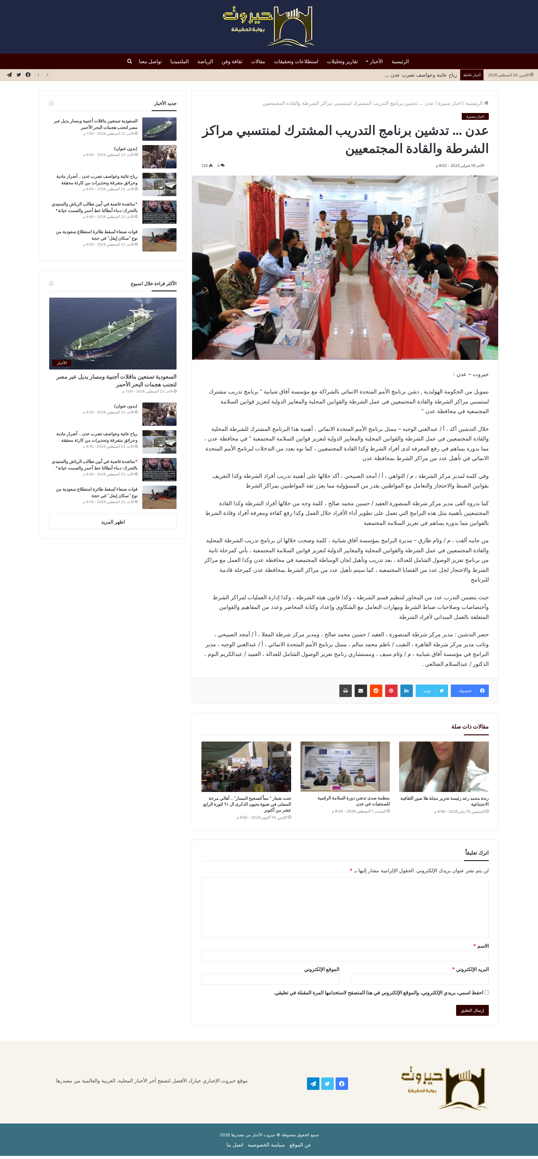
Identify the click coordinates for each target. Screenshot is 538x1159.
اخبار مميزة (450, 103)
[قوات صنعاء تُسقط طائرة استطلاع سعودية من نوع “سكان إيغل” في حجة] (159, 240)
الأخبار (376, 61)
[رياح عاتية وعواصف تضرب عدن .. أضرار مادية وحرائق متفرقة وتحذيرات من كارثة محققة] (159, 184)
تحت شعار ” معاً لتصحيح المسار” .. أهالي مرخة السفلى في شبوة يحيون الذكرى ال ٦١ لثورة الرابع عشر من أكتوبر (247, 804)
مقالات (258, 61)
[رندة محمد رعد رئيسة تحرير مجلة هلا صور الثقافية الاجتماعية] (443, 767)
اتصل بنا (235, 1145)
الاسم (481, 946)
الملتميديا (179, 61)
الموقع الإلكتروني (321, 969)
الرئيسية (400, 61)
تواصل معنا (150, 61)
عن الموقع (300, 1145)
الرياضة (205, 61)
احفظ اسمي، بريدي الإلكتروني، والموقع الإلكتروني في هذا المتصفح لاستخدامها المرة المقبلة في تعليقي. (378, 992)
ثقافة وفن (232, 61)
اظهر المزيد (113, 522)
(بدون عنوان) (126, 148)
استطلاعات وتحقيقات (296, 61)
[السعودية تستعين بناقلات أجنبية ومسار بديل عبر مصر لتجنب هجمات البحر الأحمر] (159, 129)
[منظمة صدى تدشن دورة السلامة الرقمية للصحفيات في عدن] (345, 767)
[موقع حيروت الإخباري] (269, 26)
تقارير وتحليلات (342, 61)
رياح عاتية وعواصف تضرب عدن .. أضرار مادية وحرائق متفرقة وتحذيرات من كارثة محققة (364, 75)
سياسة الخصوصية (266, 1145)
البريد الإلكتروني (470, 969)
